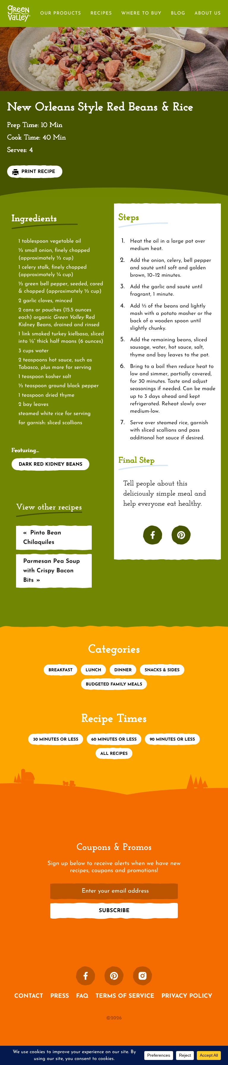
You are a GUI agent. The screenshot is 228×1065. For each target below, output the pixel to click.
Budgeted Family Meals (114, 684)
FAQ (82, 996)
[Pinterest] (114, 975)
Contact (28, 996)
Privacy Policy (187, 996)
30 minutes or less (55, 739)
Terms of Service (125, 996)
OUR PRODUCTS (60, 13)
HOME (19, 10)
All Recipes (114, 754)
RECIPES (101, 13)
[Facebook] (85, 975)
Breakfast (60, 670)
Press (59, 996)
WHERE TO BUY (141, 13)
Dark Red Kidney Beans (50, 464)
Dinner (123, 670)
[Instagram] (142, 975)
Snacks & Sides (162, 670)
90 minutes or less (172, 739)
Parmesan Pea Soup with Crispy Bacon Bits (51, 570)
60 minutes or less (114, 739)
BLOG (178, 13)
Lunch (93, 670)
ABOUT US (207, 13)
